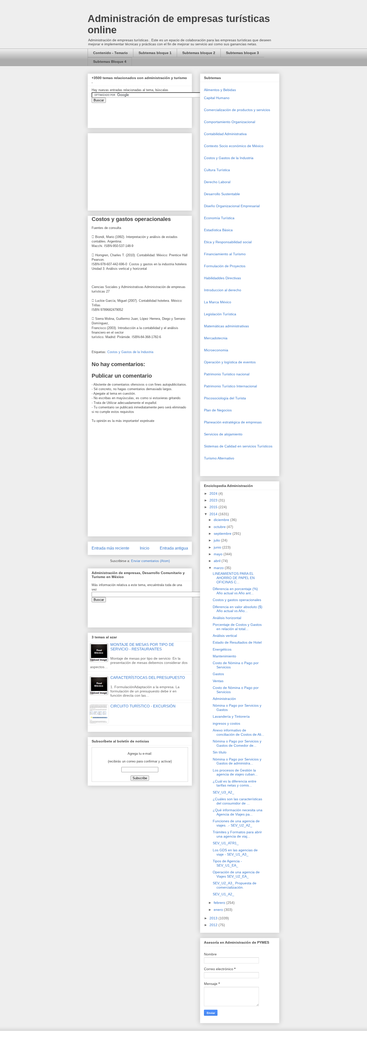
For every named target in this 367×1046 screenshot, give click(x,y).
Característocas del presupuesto (147, 677)
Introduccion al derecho (222, 290)
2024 (213, 493)
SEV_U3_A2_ (223, 792)
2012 (213, 925)
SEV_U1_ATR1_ (226, 843)
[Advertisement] (15, 949)
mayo (218, 554)
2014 (213, 514)
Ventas (218, 681)
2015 (213, 507)
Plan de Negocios (218, 410)
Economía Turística (219, 218)
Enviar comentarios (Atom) (150, 561)
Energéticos (222, 649)
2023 (213, 500)
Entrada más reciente (110, 548)
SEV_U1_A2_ (223, 894)
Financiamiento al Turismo (225, 254)
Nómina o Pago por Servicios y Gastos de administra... (237, 761)
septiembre (223, 534)
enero (219, 910)
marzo (219, 568)
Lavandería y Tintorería (231, 716)
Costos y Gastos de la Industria (130, 352)
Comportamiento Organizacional (229, 122)
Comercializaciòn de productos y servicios (237, 110)
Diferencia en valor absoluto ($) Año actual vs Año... (237, 609)
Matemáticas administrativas (226, 326)
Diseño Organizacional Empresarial (232, 206)
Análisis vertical (225, 636)
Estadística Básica (218, 230)
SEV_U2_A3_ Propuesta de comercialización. (234, 885)
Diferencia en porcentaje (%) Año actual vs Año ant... (235, 591)
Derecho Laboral (217, 182)
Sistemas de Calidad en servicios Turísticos (238, 446)
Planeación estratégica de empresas (233, 422)
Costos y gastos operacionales (237, 600)
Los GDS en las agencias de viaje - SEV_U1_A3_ (235, 852)
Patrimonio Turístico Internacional (230, 386)
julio (217, 540)
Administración (224, 699)
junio (218, 547)
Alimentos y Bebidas (220, 90)
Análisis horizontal (227, 618)
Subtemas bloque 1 (155, 53)
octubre (220, 527)
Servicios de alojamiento (223, 434)
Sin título (219, 752)
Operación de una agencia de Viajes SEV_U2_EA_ (236, 874)
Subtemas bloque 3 (242, 53)
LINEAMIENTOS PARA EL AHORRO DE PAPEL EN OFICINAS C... (234, 578)
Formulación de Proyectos (224, 266)
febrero (220, 903)
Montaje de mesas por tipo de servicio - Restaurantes (142, 646)
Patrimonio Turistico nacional (226, 374)
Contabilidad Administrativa (225, 134)
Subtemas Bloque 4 (109, 62)
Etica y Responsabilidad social (228, 242)
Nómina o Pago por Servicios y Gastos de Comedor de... (237, 743)
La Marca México (217, 302)
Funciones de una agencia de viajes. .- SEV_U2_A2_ (236, 823)
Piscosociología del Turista (225, 398)
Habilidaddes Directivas (222, 278)
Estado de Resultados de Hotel (237, 642)
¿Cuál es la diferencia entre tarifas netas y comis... (234, 783)
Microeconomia (216, 350)
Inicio (144, 548)
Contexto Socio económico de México (233, 146)
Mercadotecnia (215, 338)
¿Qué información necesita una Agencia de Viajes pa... (237, 812)
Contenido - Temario (110, 53)
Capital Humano (216, 98)
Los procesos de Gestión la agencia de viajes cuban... (235, 772)
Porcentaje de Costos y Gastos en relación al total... (237, 627)
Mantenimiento (224, 656)
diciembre (222, 520)
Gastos (218, 674)
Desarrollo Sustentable (222, 194)
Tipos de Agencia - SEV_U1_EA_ (227, 863)
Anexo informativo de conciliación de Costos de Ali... (238, 732)
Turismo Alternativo (219, 458)
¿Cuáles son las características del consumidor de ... (237, 801)
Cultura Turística (217, 170)
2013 (213, 918)
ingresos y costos (226, 723)
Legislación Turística (220, 314)
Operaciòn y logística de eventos (230, 362)
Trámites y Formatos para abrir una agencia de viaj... (237, 834)
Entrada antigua (174, 548)
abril (217, 561)
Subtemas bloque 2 (198, 53)
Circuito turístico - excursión (143, 706)
